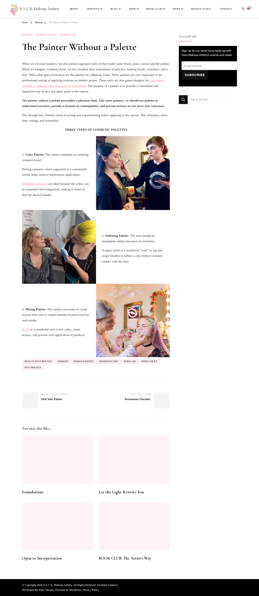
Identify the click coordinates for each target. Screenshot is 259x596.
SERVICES (93, 9)
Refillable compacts (34, 184)
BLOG (114, 9)
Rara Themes (46, 589)
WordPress (75, 589)
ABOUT (73, 9)
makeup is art (108, 361)
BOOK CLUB (154, 9)
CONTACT (226, 9)
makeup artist (84, 361)
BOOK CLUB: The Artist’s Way (125, 558)
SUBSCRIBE (195, 75)
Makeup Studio (46, 35)
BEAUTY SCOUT (201, 9)
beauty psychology (38, 361)
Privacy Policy (91, 589)
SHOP (132, 9)
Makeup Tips (68, 35)
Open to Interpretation (42, 558)
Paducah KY (149, 361)
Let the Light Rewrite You (121, 492)
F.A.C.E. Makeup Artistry (39, 9)
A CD (25, 329)
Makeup (27, 35)
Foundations (32, 492)
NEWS (176, 9)
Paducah (130, 361)
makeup (63, 361)
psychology (33, 367)
